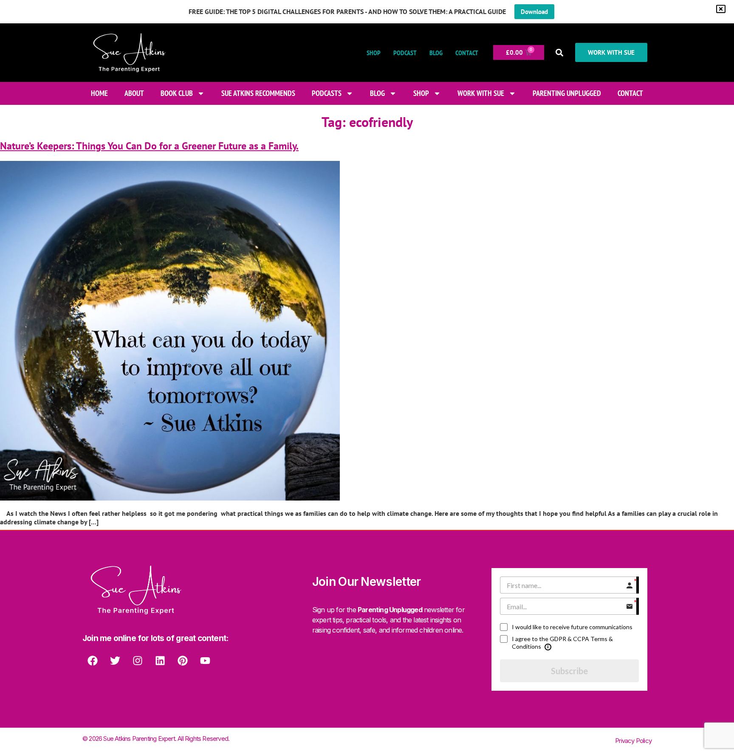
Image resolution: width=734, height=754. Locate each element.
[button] (560, 52)
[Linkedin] (160, 660)
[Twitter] (115, 660)
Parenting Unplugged (567, 93)
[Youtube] (205, 660)
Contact (466, 52)
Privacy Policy (633, 741)
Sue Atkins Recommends (258, 93)
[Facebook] (92, 660)
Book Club (177, 93)
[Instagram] (137, 660)
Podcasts (327, 93)
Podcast (405, 52)
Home (99, 93)
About (134, 93)
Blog (436, 52)
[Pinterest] (182, 660)
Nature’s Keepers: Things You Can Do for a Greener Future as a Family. (149, 145)
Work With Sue (480, 93)
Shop (374, 52)
